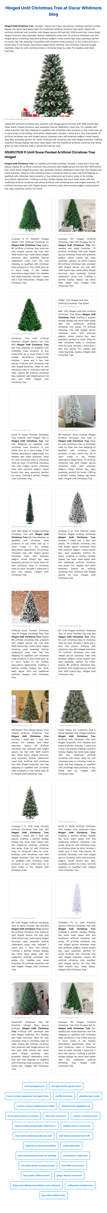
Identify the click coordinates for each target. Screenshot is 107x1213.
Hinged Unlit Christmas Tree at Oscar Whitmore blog (53, 11)
